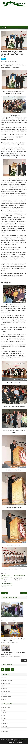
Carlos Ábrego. (13, 61)
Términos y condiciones (18, 740)
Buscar (2, 658)
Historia (4, 712)
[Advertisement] (14, 17)
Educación (5, 726)
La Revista (5, 688)
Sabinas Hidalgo (6, 707)
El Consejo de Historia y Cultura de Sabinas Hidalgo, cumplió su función (13, 653)
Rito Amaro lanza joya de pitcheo (24, 593)
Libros (4, 678)
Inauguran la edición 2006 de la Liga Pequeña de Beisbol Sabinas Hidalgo (5, 593)
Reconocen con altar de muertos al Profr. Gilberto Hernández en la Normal (13, 639)
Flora (4, 715)
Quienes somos (9, 740)
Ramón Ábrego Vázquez (15, 656)
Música (4, 686)
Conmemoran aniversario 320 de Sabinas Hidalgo (13, 618)
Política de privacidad (12, 742)
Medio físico (5, 731)
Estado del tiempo (7, 696)
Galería (4, 699)
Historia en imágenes (7, 680)
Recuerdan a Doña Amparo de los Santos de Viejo (7, 577)
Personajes (5, 723)
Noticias (3, 58)
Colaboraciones (6, 683)
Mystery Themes (23, 739)
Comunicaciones (6, 728)
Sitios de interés (6, 720)
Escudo (4, 710)
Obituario (5, 694)
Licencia (20, 742)
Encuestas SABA (6, 691)
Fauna (4, 718)
